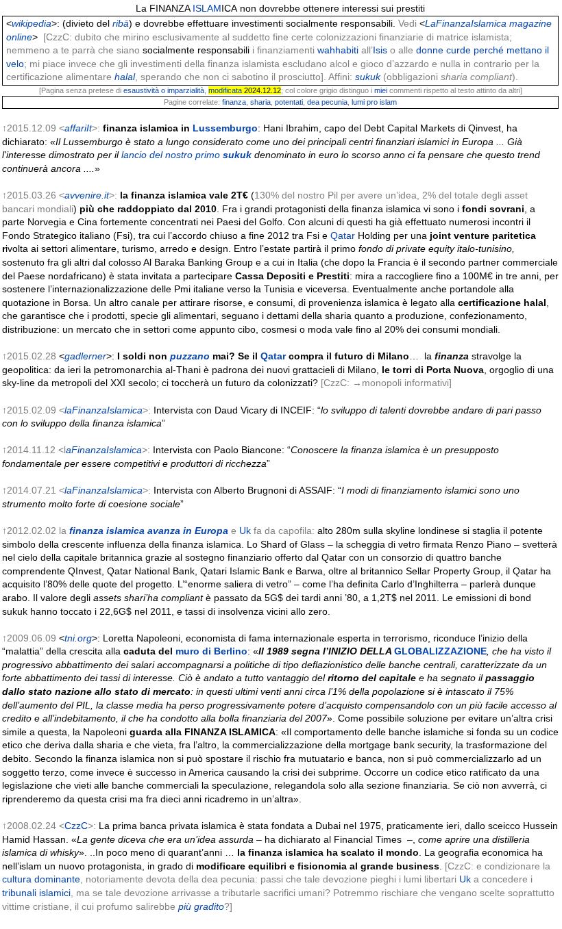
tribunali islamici (36, 892)
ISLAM (207, 8)
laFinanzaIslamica (103, 410)
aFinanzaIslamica (104, 449)
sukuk (367, 76)
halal (124, 76)
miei (380, 90)
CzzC (76, 825)
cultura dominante (41, 879)
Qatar (342, 235)
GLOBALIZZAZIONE (440, 651)
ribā (120, 23)
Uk (245, 530)
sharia (260, 102)
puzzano (190, 356)
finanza (234, 102)
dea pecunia (327, 102)
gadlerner (85, 356)
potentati (289, 102)
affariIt (78, 128)
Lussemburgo (225, 128)
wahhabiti (337, 49)
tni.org (78, 638)
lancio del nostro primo (170, 154)
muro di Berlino (211, 651)
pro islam (382, 102)
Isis (380, 49)
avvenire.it (86, 195)
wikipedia (31, 23)
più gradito (201, 906)
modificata (225, 90)
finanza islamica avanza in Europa (148, 530)
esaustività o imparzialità (163, 90)
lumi (358, 102)
